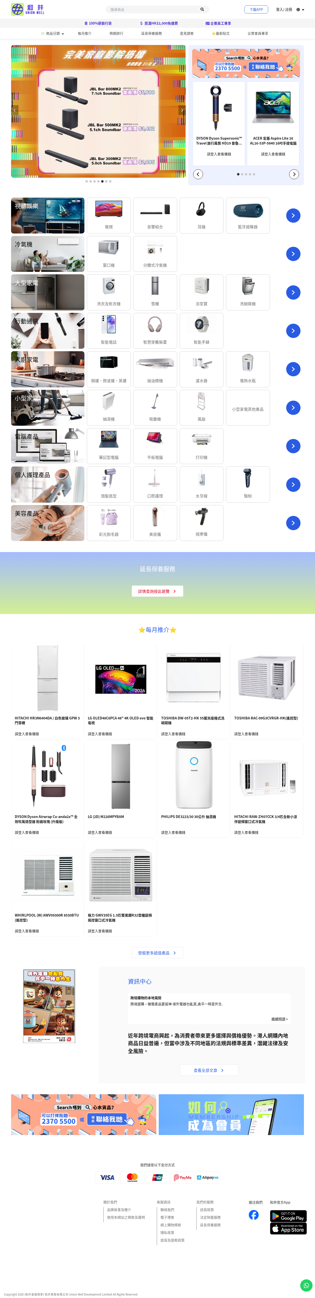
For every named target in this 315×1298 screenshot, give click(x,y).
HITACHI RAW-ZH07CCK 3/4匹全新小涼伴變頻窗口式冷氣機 (265, 819)
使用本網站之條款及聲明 (126, 1217)
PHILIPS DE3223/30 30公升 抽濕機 (188, 816)
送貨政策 (207, 1209)
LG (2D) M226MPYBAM (106, 816)
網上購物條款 (170, 1224)
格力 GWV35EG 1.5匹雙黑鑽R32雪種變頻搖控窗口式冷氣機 (120, 917)
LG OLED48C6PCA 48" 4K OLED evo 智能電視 (120, 720)
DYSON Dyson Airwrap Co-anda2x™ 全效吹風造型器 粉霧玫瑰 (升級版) (46, 819)
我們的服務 (205, 1201)
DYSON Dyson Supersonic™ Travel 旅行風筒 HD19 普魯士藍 (219, 141)
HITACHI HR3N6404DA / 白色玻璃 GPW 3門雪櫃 (47, 720)
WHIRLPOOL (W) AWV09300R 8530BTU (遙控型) (47, 917)
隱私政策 (167, 1232)
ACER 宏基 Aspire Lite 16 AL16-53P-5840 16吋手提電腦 (273, 141)
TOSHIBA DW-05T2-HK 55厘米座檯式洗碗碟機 (192, 720)
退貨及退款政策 (172, 1240)
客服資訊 (164, 1201)
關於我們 (110, 1201)
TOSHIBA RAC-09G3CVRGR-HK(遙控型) (266, 718)
